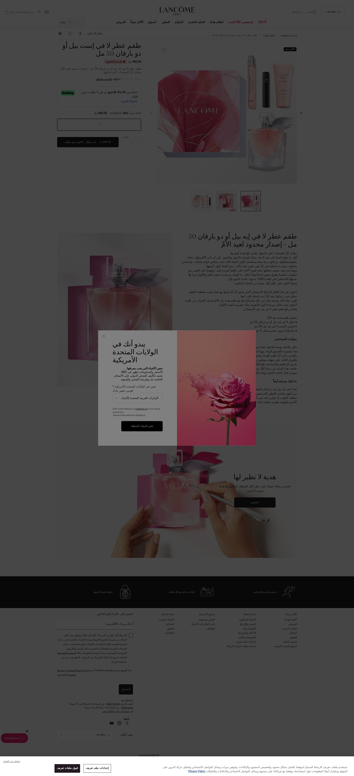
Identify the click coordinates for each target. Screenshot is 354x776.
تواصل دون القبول (11, 761)
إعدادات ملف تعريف (97, 768)
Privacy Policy (196, 771)
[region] (177, 766)
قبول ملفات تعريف (67, 768)
